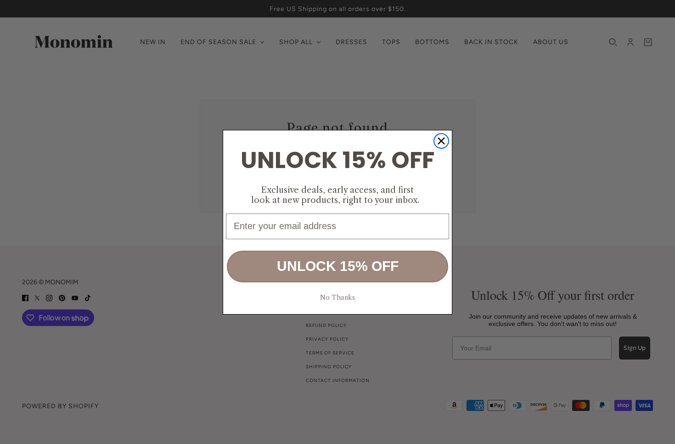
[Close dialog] (441, 141)
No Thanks (337, 297)
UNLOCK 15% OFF (338, 266)
